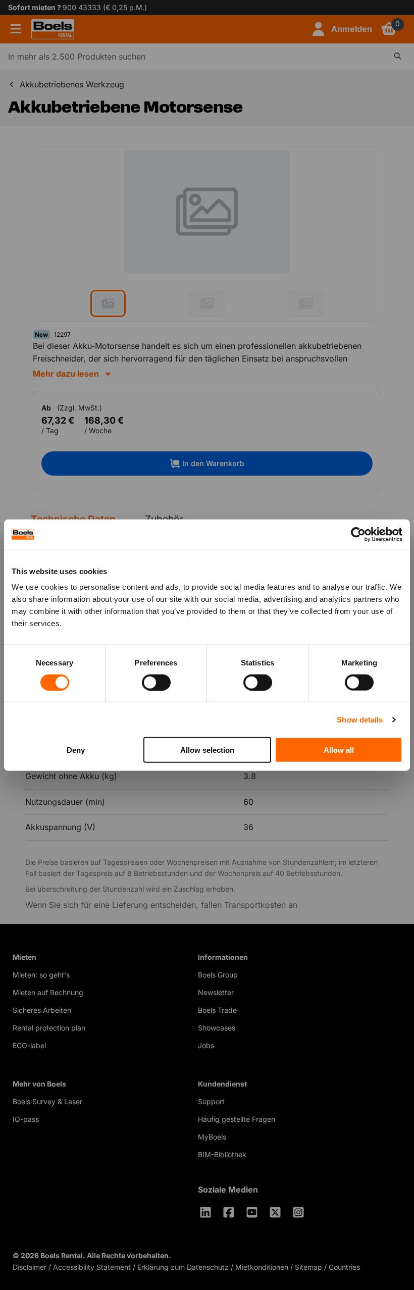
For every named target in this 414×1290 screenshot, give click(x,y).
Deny (76, 750)
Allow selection (207, 750)
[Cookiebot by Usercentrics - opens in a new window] (358, 534)
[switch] (156, 682)
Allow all (339, 750)
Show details (360, 719)
